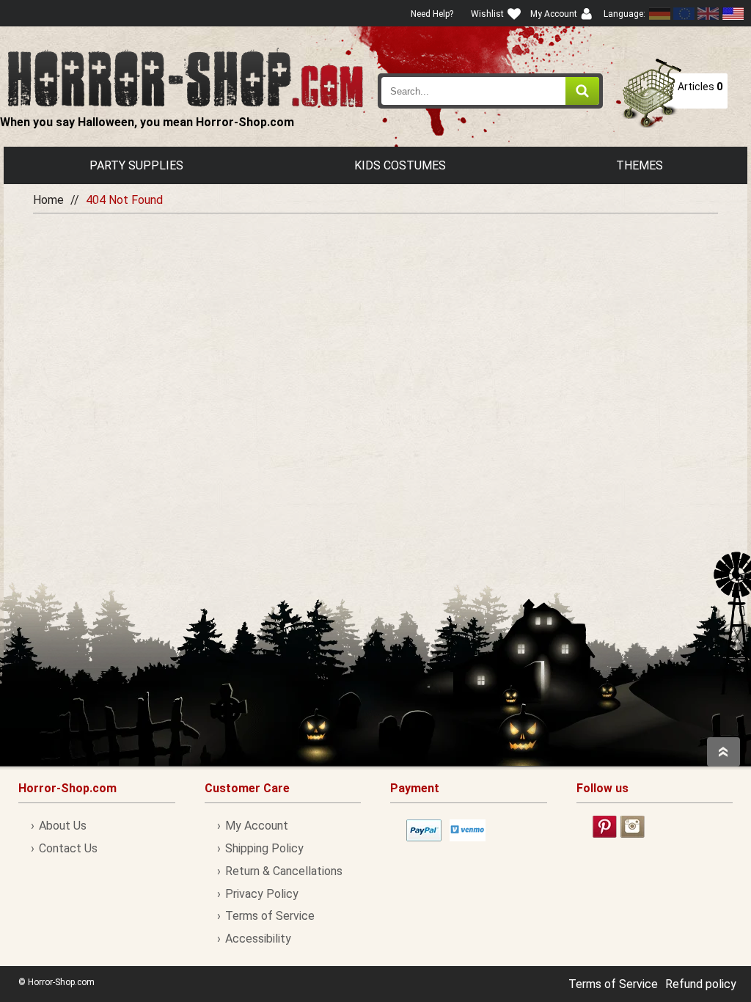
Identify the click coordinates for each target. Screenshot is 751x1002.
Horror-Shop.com (185, 78)
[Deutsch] (660, 13)
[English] (684, 13)
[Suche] (582, 91)
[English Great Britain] (708, 13)
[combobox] (490, 91)
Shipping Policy (264, 848)
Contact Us (68, 848)
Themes (639, 165)
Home (48, 200)
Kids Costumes (400, 165)
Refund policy (700, 984)
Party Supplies (136, 165)
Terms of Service (270, 916)
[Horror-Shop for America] (733, 13)
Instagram (632, 827)
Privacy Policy (261, 894)
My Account (256, 826)
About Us (63, 826)
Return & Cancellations (283, 871)
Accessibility (258, 939)
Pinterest (605, 827)
